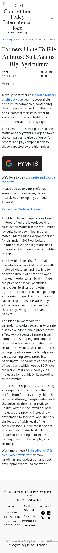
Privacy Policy (16, 545)
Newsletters (29, 525)
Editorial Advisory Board (12, 523)
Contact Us (29, 516)
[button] (52, 17)
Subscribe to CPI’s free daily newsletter (27, 452)
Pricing (7, 39)
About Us (12, 512)
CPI (7, 72)
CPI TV (21, 500)
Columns (28, 39)
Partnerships (29, 520)
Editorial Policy (12, 516)
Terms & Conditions (38, 545)
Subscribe (34, 500)
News (17, 39)
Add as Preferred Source (24, 209)
